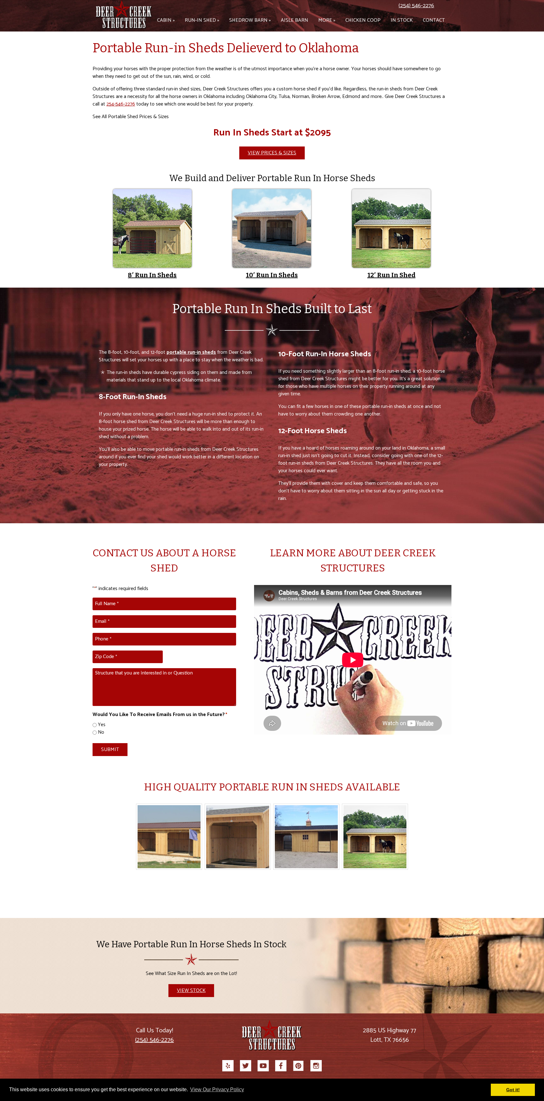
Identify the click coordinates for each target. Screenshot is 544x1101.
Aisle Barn (294, 20)
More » (326, 20)
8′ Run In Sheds (152, 275)
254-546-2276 (120, 104)
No (101, 732)
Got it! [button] (513, 1089)
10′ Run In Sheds (272, 275)
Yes (101, 725)
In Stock (402, 20)
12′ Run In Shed (391, 275)
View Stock (191, 990)
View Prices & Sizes (272, 153)
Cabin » (166, 20)
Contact (434, 20)
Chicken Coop (363, 20)
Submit (110, 749)
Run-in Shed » (202, 20)
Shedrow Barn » (250, 20)
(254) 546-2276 (416, 5)
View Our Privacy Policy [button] (217, 1089)
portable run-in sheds (191, 352)
